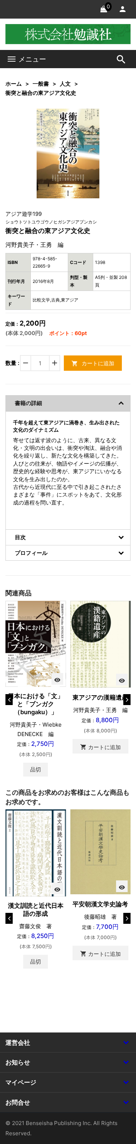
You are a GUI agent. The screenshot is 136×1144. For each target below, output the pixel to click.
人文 (65, 83)
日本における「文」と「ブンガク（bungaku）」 (35, 704)
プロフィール (31, 552)
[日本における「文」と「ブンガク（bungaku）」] (35, 643)
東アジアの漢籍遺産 (100, 697)
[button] (82, 125)
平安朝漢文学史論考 (100, 904)
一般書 (41, 83)
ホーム (13, 83)
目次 (20, 537)
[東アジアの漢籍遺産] (100, 643)
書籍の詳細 (28, 403)
